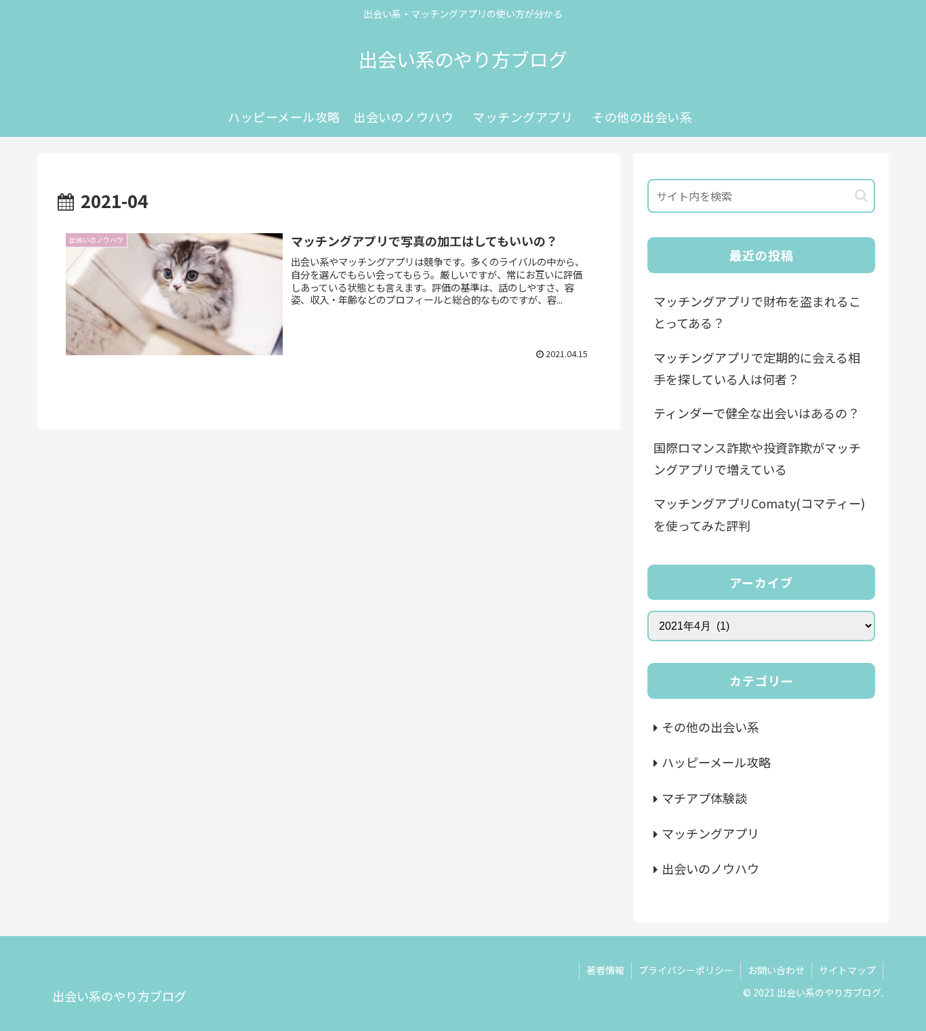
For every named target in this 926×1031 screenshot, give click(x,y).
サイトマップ (847, 970)
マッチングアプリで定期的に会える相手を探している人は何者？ (756, 368)
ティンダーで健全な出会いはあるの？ (756, 413)
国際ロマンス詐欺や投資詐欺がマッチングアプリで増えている (757, 458)
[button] (861, 195)
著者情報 (605, 970)
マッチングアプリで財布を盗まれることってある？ (757, 311)
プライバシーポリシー (686, 970)
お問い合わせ (776, 970)
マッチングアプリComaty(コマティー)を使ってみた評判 (759, 513)
